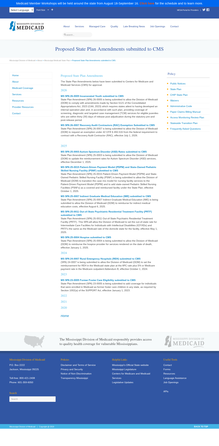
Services (79, 26)
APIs (165, 391)
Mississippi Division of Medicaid (22, 60)
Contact (174, 26)
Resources (18, 100)
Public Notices (177, 83)
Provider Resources (23, 107)
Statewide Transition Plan (184, 123)
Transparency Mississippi (74, 378)
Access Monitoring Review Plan (187, 117)
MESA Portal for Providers (188, 10)
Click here (147, 3)
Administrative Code (181, 106)
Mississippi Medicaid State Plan (57, 60)
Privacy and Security (72, 369)
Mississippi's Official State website (130, 365)
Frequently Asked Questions (185, 128)
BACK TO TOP (201, 426)
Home (65, 316)
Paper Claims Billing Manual (185, 111)
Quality (114, 26)
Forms (166, 369)
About (66, 26)
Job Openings (157, 26)
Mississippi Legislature (124, 369)
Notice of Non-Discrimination (76, 373)
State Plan (175, 89)
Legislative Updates (122, 382)
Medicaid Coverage (22, 88)
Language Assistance (174, 378)
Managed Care (97, 26)
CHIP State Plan (179, 94)
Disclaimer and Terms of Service (78, 365)
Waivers (174, 100)
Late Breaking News (134, 26)
